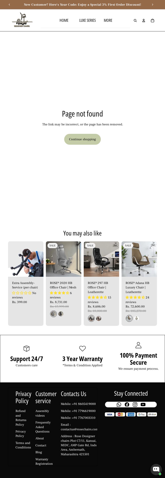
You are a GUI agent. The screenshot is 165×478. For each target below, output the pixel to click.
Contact (40, 445)
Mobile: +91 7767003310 (78, 418)
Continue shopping (82, 139)
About (39, 438)
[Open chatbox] (156, 469)
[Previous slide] (9, 4)
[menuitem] (108, 20)
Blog (38, 452)
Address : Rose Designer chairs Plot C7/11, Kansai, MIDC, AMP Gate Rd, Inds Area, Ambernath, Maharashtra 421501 (79, 445)
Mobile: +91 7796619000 (78, 411)
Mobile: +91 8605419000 (78, 404)
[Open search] (135, 20)
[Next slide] (152, 4)
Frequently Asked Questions (43, 427)
